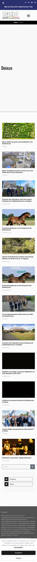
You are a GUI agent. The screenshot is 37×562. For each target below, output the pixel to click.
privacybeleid (18, 547)
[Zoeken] (32, 467)
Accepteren (18, 552)
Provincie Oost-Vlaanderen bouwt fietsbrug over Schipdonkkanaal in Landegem (17, 344)
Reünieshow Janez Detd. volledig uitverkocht (16, 458)
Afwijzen (18, 558)
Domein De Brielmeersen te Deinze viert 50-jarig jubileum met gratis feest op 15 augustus (17, 257)
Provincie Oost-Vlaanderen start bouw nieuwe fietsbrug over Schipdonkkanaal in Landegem (17, 200)
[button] (3, 2)
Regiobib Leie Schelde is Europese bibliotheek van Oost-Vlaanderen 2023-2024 (18, 372)
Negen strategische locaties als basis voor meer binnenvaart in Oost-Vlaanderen (17, 171)
